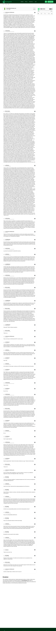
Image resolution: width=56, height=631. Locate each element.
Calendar (22, 1)
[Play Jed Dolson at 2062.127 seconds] (34, 496)
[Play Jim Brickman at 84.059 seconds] (34, 30)
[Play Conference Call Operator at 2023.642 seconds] (34, 470)
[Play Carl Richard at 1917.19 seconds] (34, 420)
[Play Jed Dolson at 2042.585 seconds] (34, 483)
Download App (50, 1)
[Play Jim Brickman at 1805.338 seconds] (34, 382)
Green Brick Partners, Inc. (11, 8)
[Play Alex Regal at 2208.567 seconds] (34, 555)
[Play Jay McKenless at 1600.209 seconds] (34, 300)
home (3, 4)
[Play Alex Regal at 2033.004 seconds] (34, 477)
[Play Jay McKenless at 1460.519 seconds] (34, 264)
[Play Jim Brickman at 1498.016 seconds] (34, 275)
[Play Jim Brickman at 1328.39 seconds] (34, 218)
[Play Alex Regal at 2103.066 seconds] (34, 506)
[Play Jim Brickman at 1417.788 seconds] (34, 248)
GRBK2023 (42, 9)
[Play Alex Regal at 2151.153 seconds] (34, 531)
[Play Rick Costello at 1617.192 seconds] (34, 308)
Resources (31, 1)
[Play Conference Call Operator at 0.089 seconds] (34, 12)
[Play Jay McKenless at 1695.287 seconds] (34, 324)
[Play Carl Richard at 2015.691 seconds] (34, 458)
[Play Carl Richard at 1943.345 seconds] (34, 436)
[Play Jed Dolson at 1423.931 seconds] (34, 254)
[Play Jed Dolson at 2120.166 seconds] (34, 523)
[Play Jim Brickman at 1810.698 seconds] (34, 394)
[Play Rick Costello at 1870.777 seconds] (34, 408)
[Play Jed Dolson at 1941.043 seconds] (34, 430)
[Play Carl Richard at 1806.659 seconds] (34, 388)
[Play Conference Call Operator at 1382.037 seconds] (34, 231)
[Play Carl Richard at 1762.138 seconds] (34, 369)
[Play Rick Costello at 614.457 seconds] (34, 111)
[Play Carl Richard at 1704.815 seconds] (34, 342)
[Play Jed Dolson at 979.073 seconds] (34, 165)
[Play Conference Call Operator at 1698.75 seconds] (34, 336)
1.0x (49, 13)
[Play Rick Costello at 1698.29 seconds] (34, 330)
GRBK (6, 4)
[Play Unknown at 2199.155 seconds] (34, 549)
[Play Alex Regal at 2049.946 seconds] (34, 489)
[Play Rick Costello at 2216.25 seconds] (34, 562)
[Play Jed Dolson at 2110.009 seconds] (34, 512)
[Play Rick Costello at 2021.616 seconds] (34, 464)
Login (35, 1)
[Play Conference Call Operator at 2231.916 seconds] (34, 569)
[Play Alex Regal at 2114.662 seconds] (34, 518)
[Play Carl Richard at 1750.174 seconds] (34, 358)
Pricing (26, 1)
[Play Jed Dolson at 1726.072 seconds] (34, 350)
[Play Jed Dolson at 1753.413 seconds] (34, 363)
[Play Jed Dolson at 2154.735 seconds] (34, 537)
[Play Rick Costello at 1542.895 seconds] (34, 287)
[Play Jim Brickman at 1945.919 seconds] (34, 442)
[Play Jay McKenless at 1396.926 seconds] (34, 239)
